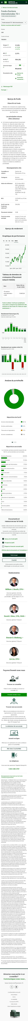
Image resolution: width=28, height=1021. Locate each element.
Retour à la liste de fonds (10, 7)
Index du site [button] (14, 1004)
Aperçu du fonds (20, 74)
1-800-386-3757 (14, 769)
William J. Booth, (14, 589)
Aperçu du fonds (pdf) (11, 539)
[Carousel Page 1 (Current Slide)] (12, 442)
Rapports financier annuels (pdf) (14, 546)
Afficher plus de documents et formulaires (14, 550)
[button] (8, 45)
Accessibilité (14, 999)
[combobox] (14, 22)
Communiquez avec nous (14, 979)
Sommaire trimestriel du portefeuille (21, 78)
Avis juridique (14, 994)
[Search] (25, 2)
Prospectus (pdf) (9, 542)
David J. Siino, (14, 616)
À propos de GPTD (14, 1001)
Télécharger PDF (8, 86)
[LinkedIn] (16, 987)
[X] (11, 987)
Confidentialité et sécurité (14, 992)
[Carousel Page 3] (15, 442)
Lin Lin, (14, 659)
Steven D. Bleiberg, (14, 638)
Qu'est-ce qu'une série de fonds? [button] (10, 25)
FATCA (14, 997)
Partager (4, 90)
